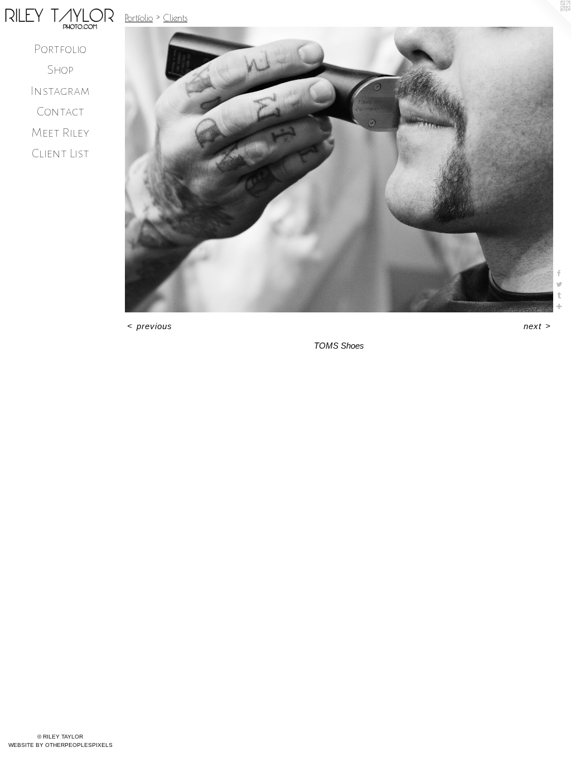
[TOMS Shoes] (339, 169)
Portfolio (60, 49)
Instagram (60, 91)
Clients (175, 18)
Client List (60, 153)
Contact (60, 111)
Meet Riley (60, 132)
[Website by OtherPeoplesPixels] (548, 22)
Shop (60, 69)
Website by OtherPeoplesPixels (60, 745)
